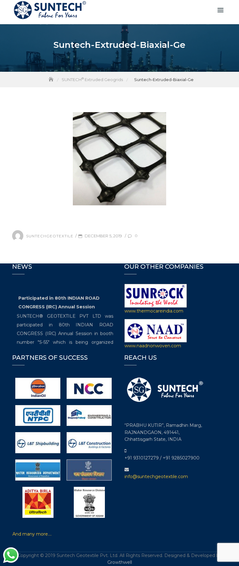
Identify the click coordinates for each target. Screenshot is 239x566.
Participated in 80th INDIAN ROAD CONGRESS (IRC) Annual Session (59, 301)
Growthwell (119, 562)
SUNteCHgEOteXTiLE (49, 236)
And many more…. (32, 534)
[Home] (51, 79)
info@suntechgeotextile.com (156, 476)
